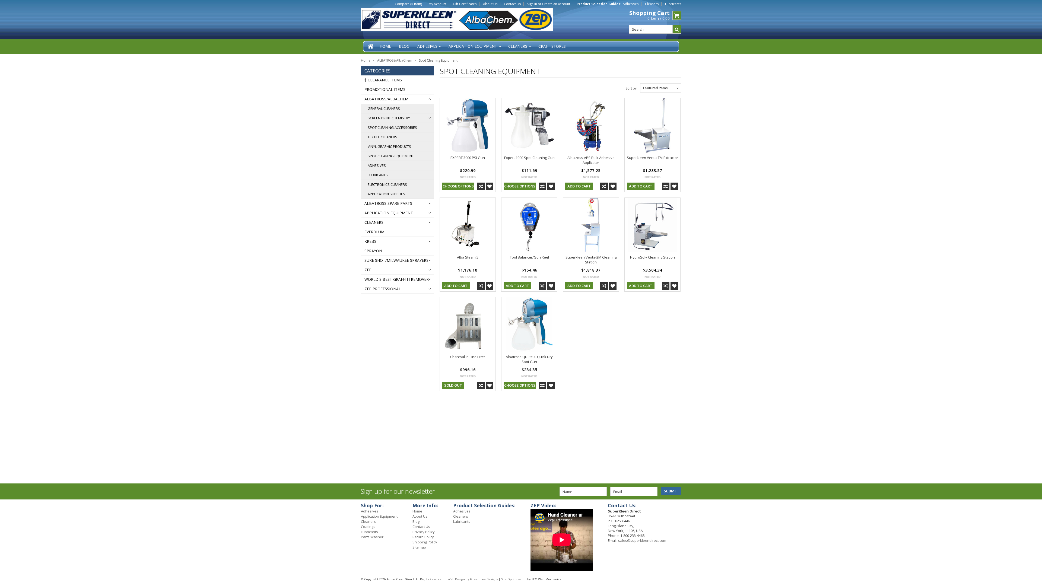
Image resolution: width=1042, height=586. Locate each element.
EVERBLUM (374, 231)
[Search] (676, 29)
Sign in (532, 4)
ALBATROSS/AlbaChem (394, 60)
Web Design (456, 579)
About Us (490, 4)
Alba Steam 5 (467, 257)
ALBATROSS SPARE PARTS (388, 203)
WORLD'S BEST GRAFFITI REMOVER (396, 279)
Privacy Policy (423, 531)
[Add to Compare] (481, 186)
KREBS (370, 241)
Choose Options (458, 186)
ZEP (367, 269)
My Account (437, 4)
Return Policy (423, 536)
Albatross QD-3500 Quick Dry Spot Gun (529, 359)
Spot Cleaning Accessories (392, 127)
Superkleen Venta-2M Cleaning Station (591, 260)
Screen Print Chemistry (389, 118)
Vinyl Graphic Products (389, 146)
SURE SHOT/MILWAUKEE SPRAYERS (396, 260)
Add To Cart (579, 186)
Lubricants (673, 4)
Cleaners (652, 4)
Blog (416, 521)
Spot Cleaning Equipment (391, 156)
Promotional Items (384, 89)
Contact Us (512, 4)
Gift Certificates (464, 4)
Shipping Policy (424, 542)
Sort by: (631, 88)
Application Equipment (388, 212)
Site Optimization (513, 579)
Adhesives (630, 4)
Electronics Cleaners (387, 184)
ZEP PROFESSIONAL (382, 288)
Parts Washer (372, 536)
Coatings (368, 526)
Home (365, 60)
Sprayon (373, 250)
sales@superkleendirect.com (642, 540)
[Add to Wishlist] (489, 186)
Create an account (556, 4)
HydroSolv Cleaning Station (652, 257)
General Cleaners (384, 108)
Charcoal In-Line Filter (467, 356)
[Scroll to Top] (1034, 506)
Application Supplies (386, 194)
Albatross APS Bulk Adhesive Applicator (591, 160)
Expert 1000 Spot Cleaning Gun (529, 157)
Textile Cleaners (382, 137)
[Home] (371, 46)
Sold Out (453, 385)
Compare (408, 4)
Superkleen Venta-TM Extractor (652, 157)
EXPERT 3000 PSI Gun (467, 157)
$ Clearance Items (383, 79)
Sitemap (419, 547)
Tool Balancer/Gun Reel (529, 257)
